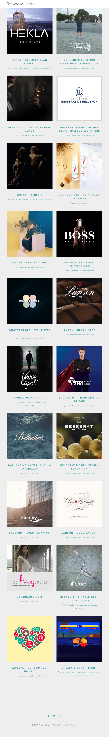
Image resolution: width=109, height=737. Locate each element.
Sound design (44, 68)
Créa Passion (71, 725)
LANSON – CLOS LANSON (79, 533)
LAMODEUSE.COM (29, 597)
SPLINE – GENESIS (29, 195)
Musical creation (29, 68)
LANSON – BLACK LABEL (79, 330)
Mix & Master (15, 68)
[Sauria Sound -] (20, 4)
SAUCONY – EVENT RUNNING (29, 533)
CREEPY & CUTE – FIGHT (79, 668)
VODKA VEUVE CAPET (29, 397)
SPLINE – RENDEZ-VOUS (29, 262)
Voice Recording (79, 676)
